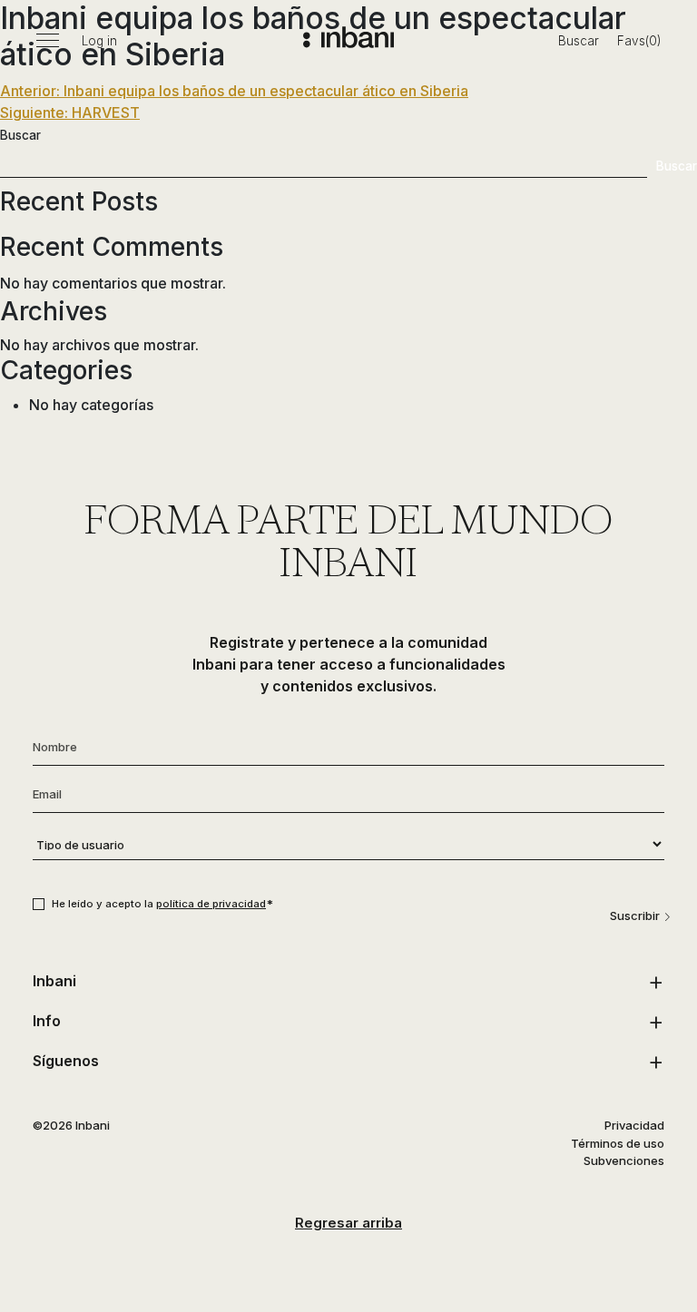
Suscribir (635, 915)
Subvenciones (624, 1160)
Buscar (578, 41)
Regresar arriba (348, 1222)
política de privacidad (211, 903)
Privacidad (634, 1125)
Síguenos (66, 1061)
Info (47, 1021)
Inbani (54, 981)
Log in (99, 41)
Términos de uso (617, 1143)
